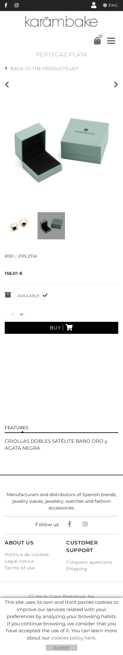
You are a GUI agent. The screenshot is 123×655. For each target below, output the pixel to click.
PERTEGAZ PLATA (61, 54)
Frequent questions (89, 562)
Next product (114, 84)
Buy (55, 328)
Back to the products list (44, 68)
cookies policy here (73, 638)
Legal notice (19, 561)
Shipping (76, 569)
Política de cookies (27, 554)
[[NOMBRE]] (61, 149)
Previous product (8, 84)
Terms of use (20, 568)
